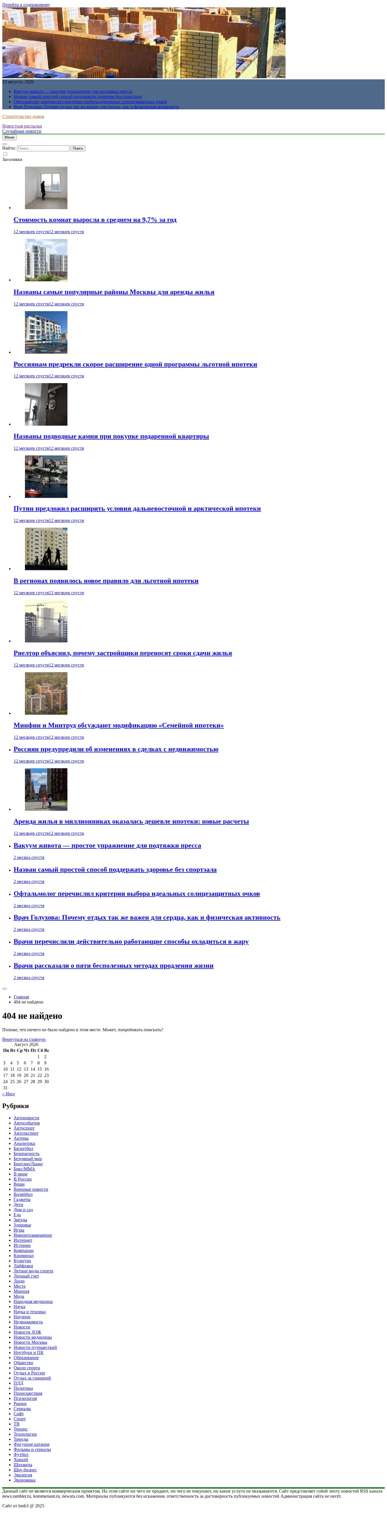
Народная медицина (33, 1301)
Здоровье (22, 1225)
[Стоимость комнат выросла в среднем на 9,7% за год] (46, 207)
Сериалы (22, 1408)
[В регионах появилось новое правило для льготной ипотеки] (46, 568)
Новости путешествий (35, 1347)
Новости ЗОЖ (27, 1332)
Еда (17, 1214)
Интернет (23, 1240)
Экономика (24, 1480)
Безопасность (26, 1153)
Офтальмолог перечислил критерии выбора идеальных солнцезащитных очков (90, 101)
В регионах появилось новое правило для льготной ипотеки (106, 580)
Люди (19, 1281)
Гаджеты (22, 1199)
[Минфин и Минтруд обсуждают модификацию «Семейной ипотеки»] (46, 713)
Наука (19, 1306)
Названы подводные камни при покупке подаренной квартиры (111, 436)
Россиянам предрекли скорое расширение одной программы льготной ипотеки (135, 364)
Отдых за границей (32, 1378)
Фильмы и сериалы (32, 1449)
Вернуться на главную (24, 1039)
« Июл (8, 1093)
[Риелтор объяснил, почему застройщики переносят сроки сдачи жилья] (46, 640)
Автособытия (27, 1123)
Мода (19, 1296)
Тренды (21, 1439)
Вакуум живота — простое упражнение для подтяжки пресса (73, 91)
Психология (25, 1398)
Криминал (24, 1255)
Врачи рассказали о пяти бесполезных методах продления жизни (114, 965)
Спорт (20, 1418)
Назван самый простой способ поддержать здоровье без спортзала (78, 96)
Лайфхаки (23, 1265)
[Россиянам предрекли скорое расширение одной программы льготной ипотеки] (46, 352)
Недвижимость (28, 1321)
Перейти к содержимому (26, 4)
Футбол (21, 1454)
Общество (23, 1362)
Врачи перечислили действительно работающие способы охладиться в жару (131, 941)
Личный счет (26, 1276)
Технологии (25, 1434)
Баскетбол (23, 1148)
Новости (22, 1327)
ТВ (17, 1423)
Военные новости (31, 1189)
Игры (19, 1230)
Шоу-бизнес (25, 1469)
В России (23, 1179)
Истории (22, 1245)
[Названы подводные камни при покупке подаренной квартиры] (46, 424)
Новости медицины (33, 1337)
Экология (23, 1474)
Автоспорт (24, 1128)
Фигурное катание (32, 1444)
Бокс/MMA (24, 1168)
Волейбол (23, 1194)
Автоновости (26, 1117)
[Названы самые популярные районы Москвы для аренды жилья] (46, 279)
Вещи (19, 1184)
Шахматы (23, 1464)
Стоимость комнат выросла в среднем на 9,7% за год (95, 219)
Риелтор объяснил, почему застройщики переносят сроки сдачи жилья (123, 653)
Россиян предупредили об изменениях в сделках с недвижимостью (116, 749)
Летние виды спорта (33, 1270)
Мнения (21, 1291)
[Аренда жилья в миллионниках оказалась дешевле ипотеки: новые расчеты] (46, 809)
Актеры (21, 1138)
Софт (19, 1413)
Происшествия (28, 1393)
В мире (20, 1174)
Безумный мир (28, 1158)
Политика (23, 1388)
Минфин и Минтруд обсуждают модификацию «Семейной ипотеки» (119, 725)
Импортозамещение (33, 1235)
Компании (24, 1250)
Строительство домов (23, 116)
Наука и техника (30, 1311)
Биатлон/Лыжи (28, 1163)
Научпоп (22, 1316)
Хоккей (21, 1459)
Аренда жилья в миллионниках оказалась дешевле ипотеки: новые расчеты (131, 821)
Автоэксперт (26, 1133)
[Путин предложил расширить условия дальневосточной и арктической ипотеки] (46, 496)
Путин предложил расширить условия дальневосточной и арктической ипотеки (137, 508)
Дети (18, 1204)
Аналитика (24, 1143)
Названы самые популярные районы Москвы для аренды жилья (114, 292)
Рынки (20, 1403)
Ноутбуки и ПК (29, 1352)
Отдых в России (29, 1372)
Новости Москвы (30, 1342)
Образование (26, 1357)
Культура (22, 1260)
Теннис (21, 1429)
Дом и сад (23, 1209)
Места (19, 1286)
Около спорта (27, 1367)
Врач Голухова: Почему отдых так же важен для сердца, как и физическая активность (96, 106)
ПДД (18, 1383)
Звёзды (20, 1219)
